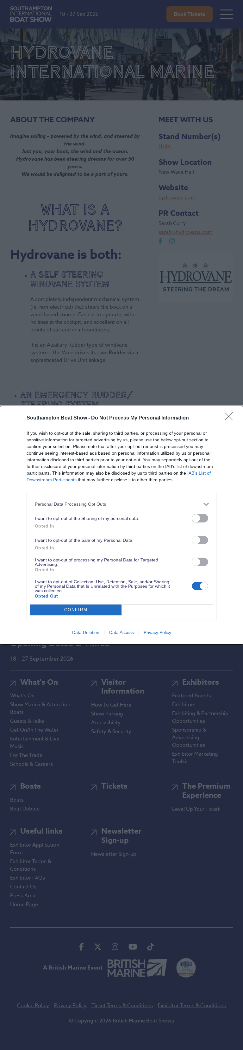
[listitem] (121, 504)
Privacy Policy (157, 632)
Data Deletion (85, 632)
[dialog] (121, 525)
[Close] (231, 418)
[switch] (200, 518)
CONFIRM (76, 609)
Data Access (121, 632)
